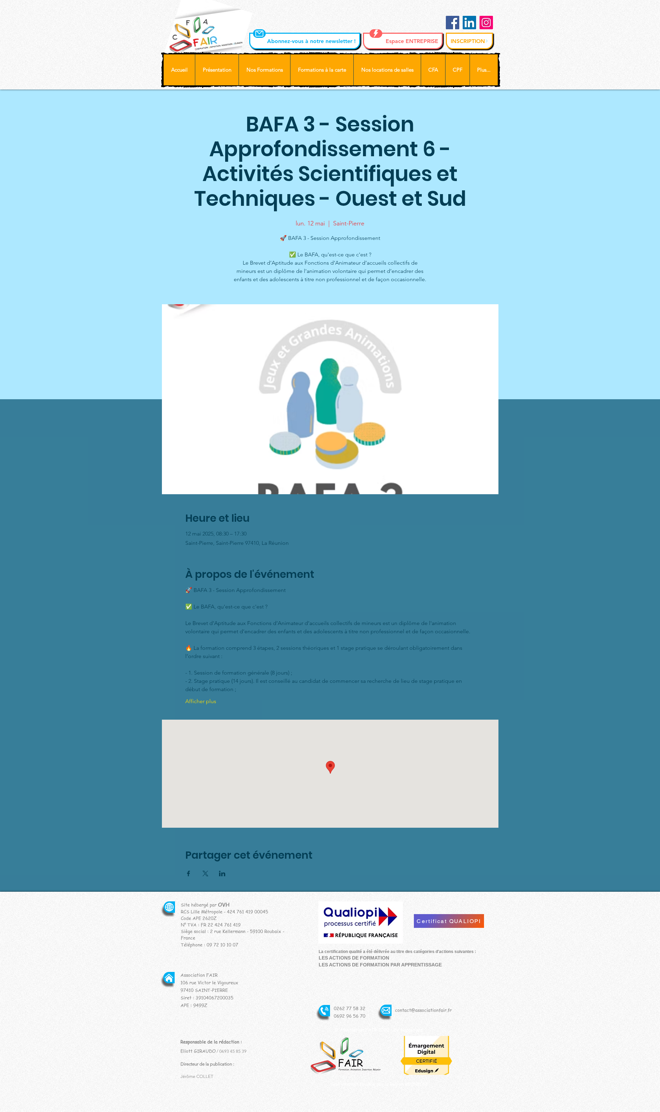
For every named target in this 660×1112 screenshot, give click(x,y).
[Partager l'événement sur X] (205, 873)
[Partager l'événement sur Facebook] (188, 873)
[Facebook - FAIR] (452, 22)
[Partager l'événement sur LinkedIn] (222, 873)
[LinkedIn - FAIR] (469, 22)
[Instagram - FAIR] (486, 22)
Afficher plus (200, 701)
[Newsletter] (259, 33)
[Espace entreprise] (376, 33)
